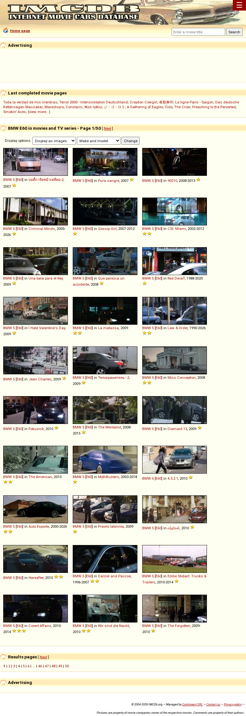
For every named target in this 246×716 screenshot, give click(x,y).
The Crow (182, 107)
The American (40, 477)
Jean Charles (40, 379)
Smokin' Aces (14, 112)
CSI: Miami (177, 228)
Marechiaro (54, 107)
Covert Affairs (40, 625)
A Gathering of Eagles (145, 107)
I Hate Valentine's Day (47, 328)
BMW (7, 179)
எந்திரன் (174, 528)
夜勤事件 (166, 102)
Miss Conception (182, 377)
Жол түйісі (93, 107)
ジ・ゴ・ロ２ (114, 107)
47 (47, 666)
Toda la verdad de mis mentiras (30, 102)
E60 (19, 179)
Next (107, 128)
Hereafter (36, 577)
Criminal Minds (42, 228)
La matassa (108, 328)
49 (60, 666)
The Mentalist (109, 427)
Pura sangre (108, 180)
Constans (74, 107)
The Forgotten (179, 625)
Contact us (213, 704)
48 (53, 666)
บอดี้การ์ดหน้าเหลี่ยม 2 (46, 179)
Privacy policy (233, 704)
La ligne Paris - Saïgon (194, 102)
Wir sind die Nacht (113, 625)
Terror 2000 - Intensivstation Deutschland (93, 102)
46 (40, 666)
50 (67, 666)
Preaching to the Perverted (214, 107)
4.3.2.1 (173, 478)
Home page (20, 30)
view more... (39, 112)
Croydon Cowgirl (143, 102)
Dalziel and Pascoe (114, 576)
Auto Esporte (39, 526)
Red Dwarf (176, 278)
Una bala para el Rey (45, 278)
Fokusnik (36, 429)
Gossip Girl (107, 228)
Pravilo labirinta (111, 526)
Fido (168, 107)
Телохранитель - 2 (113, 377)
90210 (172, 180)
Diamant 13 (177, 429)
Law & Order (178, 328)
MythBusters (108, 477)
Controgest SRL (192, 704)
